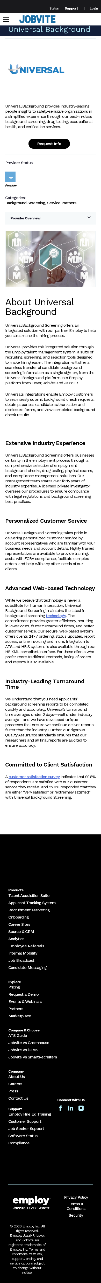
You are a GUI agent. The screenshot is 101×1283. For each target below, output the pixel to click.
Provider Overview (25, 218)
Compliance (19, 1143)
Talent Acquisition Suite (28, 895)
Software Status (22, 1135)
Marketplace (19, 1015)
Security (76, 1215)
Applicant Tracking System (32, 902)
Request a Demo (23, 994)
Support (71, 8)
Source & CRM (21, 931)
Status (54, 8)
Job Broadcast (21, 960)
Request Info (49, 143)
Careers (15, 1083)
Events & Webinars (24, 1001)
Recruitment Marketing (29, 909)
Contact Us (18, 1098)
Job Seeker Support (26, 1128)
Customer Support (24, 1121)
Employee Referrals (26, 945)
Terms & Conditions (76, 1206)
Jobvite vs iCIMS (23, 1049)
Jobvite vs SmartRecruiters (32, 1057)
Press (13, 1091)
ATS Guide (17, 1035)
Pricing (14, 987)
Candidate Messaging (27, 967)
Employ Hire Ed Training (29, 1114)
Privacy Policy (76, 1197)
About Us (16, 1076)
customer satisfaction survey (34, 776)
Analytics (16, 938)
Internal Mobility (22, 953)
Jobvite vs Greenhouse (28, 1042)
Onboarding (18, 917)
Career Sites (19, 924)
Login (94, 8)
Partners (15, 1008)
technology (56, 615)
